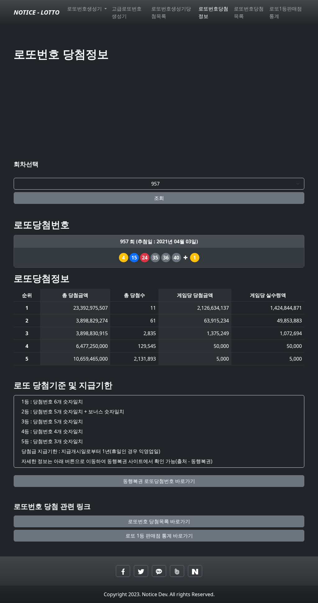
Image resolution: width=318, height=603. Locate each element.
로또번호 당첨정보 (61, 54)
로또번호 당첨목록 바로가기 (159, 521)
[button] (123, 571)
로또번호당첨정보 (213, 12)
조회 (159, 198)
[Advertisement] (159, 112)
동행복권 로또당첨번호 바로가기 (159, 481)
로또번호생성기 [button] (85, 8)
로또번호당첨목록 (249, 12)
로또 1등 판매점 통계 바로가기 (159, 535)
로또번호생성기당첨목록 (171, 12)
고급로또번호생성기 (127, 12)
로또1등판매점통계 (285, 12)
